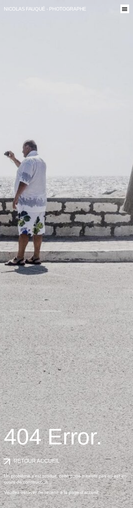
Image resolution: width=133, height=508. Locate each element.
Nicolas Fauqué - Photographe (45, 9)
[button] (124, 8)
